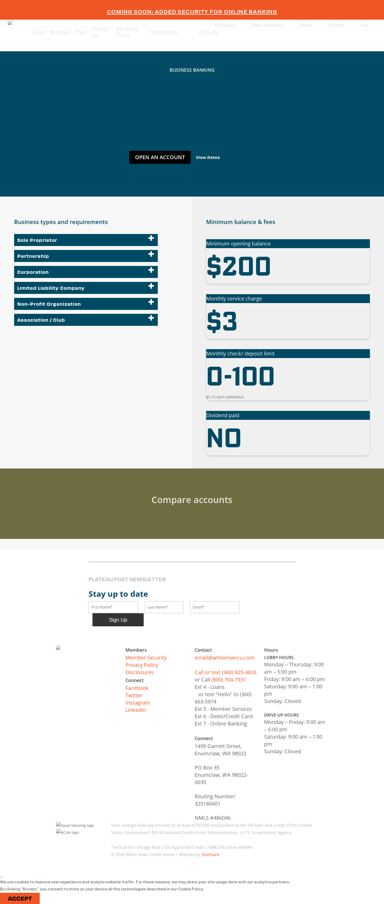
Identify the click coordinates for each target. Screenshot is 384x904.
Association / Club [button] (41, 319)
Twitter (133, 695)
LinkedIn (135, 709)
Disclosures (139, 672)
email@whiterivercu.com (225, 657)
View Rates (208, 157)
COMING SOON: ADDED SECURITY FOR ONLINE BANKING (192, 12)
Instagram (137, 702)
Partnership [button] (33, 256)
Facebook (137, 687)
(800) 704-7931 (228, 679)
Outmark (210, 854)
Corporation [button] (33, 272)
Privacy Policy (141, 664)
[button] (160, 157)
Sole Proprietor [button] (37, 240)
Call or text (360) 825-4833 (226, 672)
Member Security (146, 657)
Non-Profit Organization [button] (49, 304)
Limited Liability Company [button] (51, 288)
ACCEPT (20, 898)
